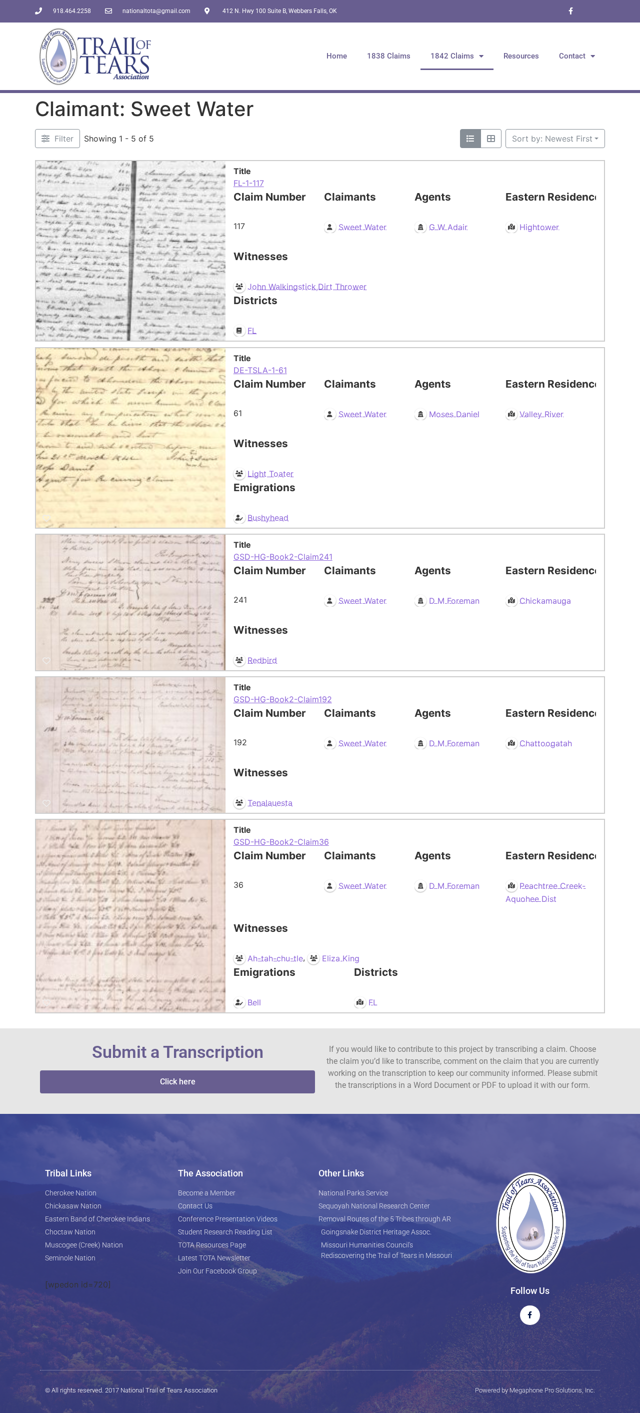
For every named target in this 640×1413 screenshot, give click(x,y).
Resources (521, 56)
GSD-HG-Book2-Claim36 (281, 842)
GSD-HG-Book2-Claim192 (283, 699)
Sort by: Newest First (552, 139)
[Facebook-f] (571, 11)
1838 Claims (388, 56)
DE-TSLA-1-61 (260, 370)
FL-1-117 (249, 183)
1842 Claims (452, 56)
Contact (572, 56)
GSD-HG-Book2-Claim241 (283, 557)
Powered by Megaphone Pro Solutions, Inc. (535, 1390)
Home (336, 56)
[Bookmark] (46, 331)
